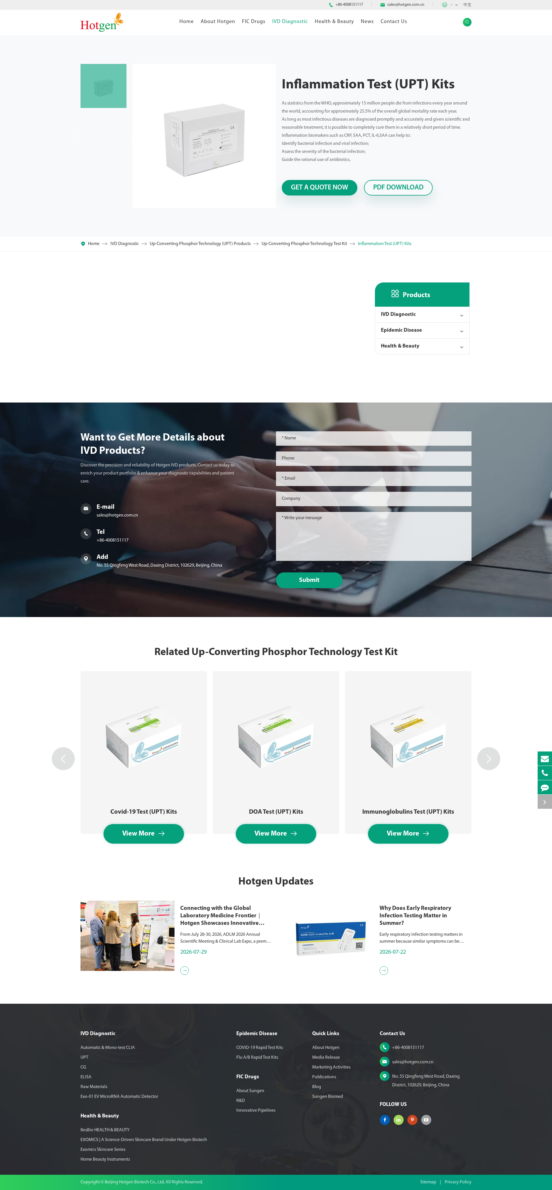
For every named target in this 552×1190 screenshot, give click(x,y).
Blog (316, 1087)
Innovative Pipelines (255, 1110)
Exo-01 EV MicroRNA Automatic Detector (119, 1096)
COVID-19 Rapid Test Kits (259, 1047)
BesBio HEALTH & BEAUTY (105, 1130)
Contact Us (394, 21)
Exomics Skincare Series (102, 1149)
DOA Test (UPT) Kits (276, 812)
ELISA (85, 1077)
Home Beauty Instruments (105, 1159)
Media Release (326, 1057)
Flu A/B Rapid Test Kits (257, 1057)
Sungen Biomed (327, 1096)
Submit (309, 580)
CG (83, 1067)
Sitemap (428, 1182)
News (367, 21)
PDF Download (398, 187)
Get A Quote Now (319, 187)
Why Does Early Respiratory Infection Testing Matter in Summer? (415, 916)
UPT (84, 1057)
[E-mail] (545, 758)
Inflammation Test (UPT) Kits (384, 244)
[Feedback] (545, 787)
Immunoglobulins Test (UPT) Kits (408, 812)
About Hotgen (218, 21)
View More (144, 834)
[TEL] (545, 773)
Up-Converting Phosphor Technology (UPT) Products (200, 244)
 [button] (63, 759)
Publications (324, 1077)
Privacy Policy (458, 1182)
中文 (467, 5)
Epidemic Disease (401, 330)
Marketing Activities (331, 1067)
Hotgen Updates (276, 882)
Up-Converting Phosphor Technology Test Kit (304, 244)
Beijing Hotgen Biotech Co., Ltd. (135, 1182)
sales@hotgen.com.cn (405, 5)
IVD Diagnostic (290, 21)
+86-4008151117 (349, 5)
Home (186, 21)
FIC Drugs (253, 21)
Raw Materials (93, 1087)
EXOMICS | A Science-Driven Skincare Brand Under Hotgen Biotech (143, 1140)
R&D (240, 1100)
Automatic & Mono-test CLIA (107, 1047)
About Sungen (250, 1091)
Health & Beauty (334, 21)
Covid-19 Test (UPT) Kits (143, 812)
